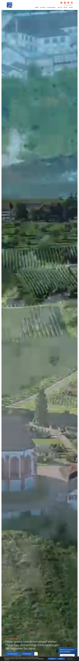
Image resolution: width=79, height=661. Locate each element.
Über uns (60, 7)
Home (36, 7)
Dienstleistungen (51, 7)
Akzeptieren (52, 658)
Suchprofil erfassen (68, 5)
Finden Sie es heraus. (67, 655)
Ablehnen (61, 658)
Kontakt (71, 7)
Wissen (65, 7)
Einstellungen (40, 658)
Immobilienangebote (12, 653)
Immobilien (43, 7)
